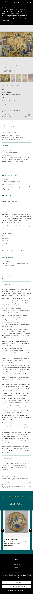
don (3, 278)
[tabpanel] (16, 530)
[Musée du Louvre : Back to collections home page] (16, 2)
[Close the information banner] (30, 14)
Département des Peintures (9, 132)
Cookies (16, 567)
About (16, 559)
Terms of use (17, 564)
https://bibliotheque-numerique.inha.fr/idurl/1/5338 (16, 441)
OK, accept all (16, 582)
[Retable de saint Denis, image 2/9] (13, 78)
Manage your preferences (16, 590)
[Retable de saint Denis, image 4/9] (24, 78)
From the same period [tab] (16, 504)
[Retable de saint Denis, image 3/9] (18, 78)
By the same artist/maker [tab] (17, 503)
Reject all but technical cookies (16, 586)
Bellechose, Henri (6, 92)
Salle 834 (5, 114)
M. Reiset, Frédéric (7, 230)
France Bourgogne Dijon (8, 94)
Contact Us (16, 562)
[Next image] (30, 78)
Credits (16, 570)
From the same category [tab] (17, 506)
